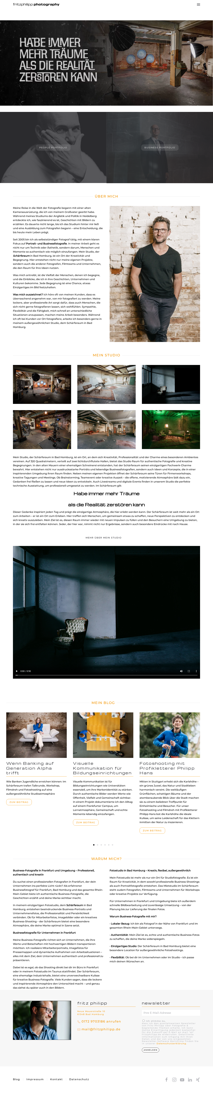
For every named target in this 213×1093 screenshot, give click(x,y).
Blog (16, 1079)
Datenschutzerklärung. (172, 1043)
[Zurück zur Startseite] (36, 4)
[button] (198, 4)
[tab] (93, 845)
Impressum (35, 1079)
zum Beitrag (19, 802)
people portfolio (53, 147)
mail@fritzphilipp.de (101, 1029)
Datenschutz (79, 1079)
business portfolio (159, 147)
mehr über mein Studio (104, 537)
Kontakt (56, 1079)
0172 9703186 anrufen (101, 1021)
